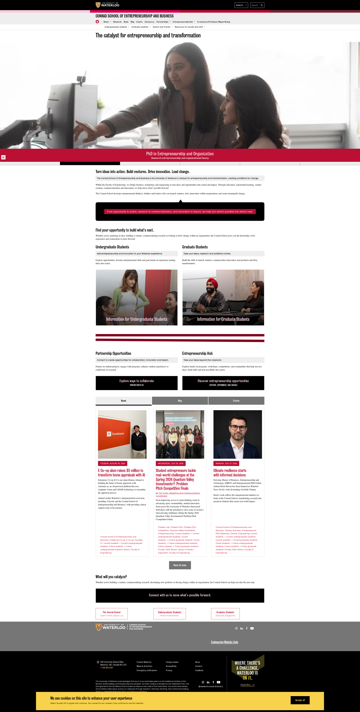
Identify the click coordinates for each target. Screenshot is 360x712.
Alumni (127, 549)
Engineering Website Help (224, 642)
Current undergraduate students (241, 537)
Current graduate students (181, 540)
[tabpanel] (180, 487)
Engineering (243, 533)
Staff (168, 549)
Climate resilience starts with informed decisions (229, 472)
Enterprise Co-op (117, 540)
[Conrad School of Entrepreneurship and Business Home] (97, 21)
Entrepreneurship (166, 533)
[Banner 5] (270, 163)
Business (237, 530)
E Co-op (130, 540)
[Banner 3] (150, 163)
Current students (111, 543)
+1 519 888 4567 (106, 667)
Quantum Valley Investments (182, 530)
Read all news (180, 565)
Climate (233, 533)
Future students (116, 546)
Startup (228, 530)
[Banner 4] (210, 163)
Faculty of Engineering (179, 553)
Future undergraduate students (183, 543)
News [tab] (123, 400)
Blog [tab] (180, 400)
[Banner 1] (30, 163)
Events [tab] (236, 400)
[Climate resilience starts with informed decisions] (237, 434)
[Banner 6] (330, 163)
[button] (241, 5)
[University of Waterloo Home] (108, 5)
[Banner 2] (90, 163)
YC (101, 543)
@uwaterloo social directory (211, 686)
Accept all (300, 700)
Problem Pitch (177, 527)
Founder (138, 540)
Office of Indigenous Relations (134, 691)
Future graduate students (186, 546)
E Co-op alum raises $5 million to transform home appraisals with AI (121, 472)
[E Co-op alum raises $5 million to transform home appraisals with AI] (122, 434)
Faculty (161, 549)
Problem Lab (163, 527)
